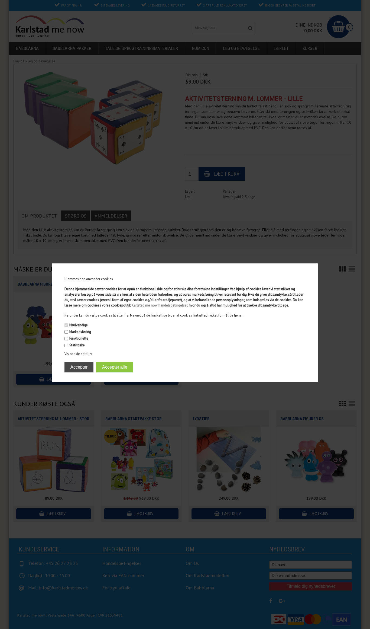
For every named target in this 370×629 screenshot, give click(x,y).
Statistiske (77, 345)
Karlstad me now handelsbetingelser (159, 305)
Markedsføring (80, 332)
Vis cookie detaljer (78, 354)
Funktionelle (78, 338)
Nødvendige (78, 325)
